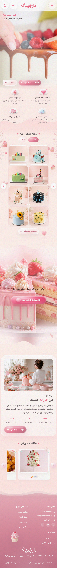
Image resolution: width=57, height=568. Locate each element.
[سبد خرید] (13, 5)
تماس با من (23, 526)
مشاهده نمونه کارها (31, 82)
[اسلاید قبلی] (53, 186)
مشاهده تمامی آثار (30, 231)
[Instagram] (53, 525)
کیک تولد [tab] (33, 139)
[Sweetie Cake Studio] (28, 6)
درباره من (11, 82)
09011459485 (47, 511)
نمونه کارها (23, 517)
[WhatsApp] (42, 525)
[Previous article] (53, 465)
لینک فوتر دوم (50, 538)
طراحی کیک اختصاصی (31, 300)
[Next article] (3, 465)
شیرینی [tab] (22, 139)
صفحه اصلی (23, 512)
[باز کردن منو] (52, 5)
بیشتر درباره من (17, 429)
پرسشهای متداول (48, 542)
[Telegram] (48, 525)
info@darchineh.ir (44, 515)
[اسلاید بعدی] (3, 186)
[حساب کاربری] (5, 5)
